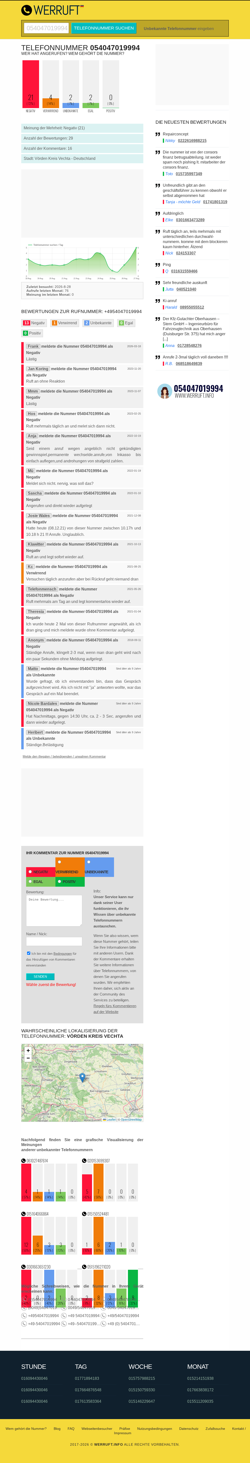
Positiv (69, 882)
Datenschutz (188, 1429)
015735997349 (189, 174)
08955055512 (192, 307)
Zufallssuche (215, 1429)
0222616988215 (192, 141)
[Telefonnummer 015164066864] (49, 1253)
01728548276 (189, 346)
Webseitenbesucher (97, 1429)
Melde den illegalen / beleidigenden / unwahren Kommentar (64, 756)
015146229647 (142, 1401)
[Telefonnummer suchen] (46, 25)
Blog (57, 1429)
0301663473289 (190, 220)
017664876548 (88, 1390)
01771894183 (87, 1378)
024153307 (186, 253)
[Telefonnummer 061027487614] (49, 1200)
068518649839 (189, 364)
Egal (38, 882)
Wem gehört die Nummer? (26, 1429)
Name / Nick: (36, 934)
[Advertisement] (82, 203)
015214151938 (200, 1378)
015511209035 (200, 1401)
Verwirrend (66, 872)
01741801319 (215, 202)
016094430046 (34, 1378)
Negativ (40, 872)
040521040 (186, 289)
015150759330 (142, 1390)
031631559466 (184, 271)
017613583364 (88, 1401)
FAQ (71, 1429)
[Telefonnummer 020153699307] (110, 1200)
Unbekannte (96, 872)
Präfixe (124, 1429)
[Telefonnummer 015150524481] (110, 1253)
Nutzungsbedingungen (154, 1429)
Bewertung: (35, 892)
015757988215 (142, 1378)
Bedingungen (62, 953)
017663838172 (200, 1390)
